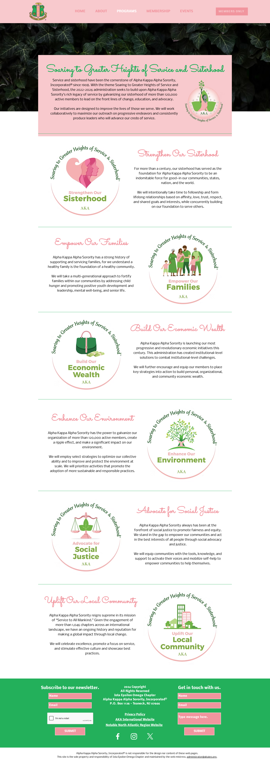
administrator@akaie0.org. (202, 757)
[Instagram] (134, 736)
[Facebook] (117, 736)
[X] (150, 736)
